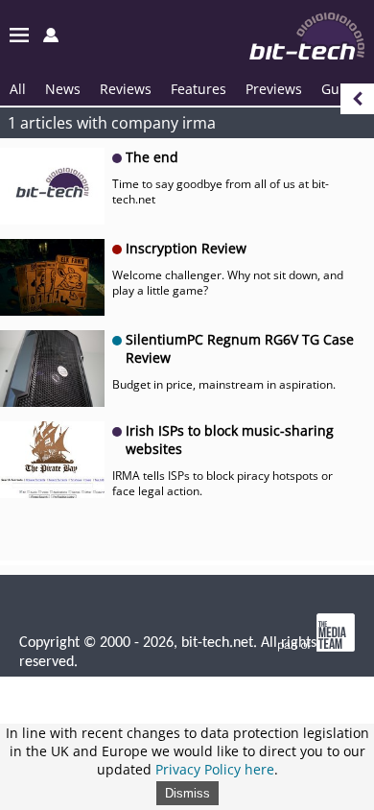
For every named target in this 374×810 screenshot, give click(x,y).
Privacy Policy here (214, 769)
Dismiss (187, 793)
